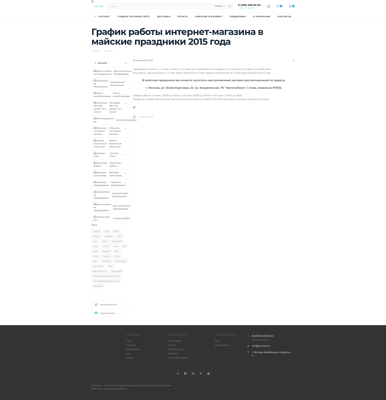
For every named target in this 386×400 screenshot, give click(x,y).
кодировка (117, 271)
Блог (128, 353)
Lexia (95, 246)
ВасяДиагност (100, 271)
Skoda (96, 256)
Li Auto (106, 246)
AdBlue (96, 231)
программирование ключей (106, 281)
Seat (117, 251)
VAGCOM (106, 261)
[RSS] (294, 60)
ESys (95, 241)
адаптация (98, 266)
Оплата (172, 345)
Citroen (96, 236)
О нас (129, 341)
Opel (95, 251)
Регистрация (221, 345)
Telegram (201, 373)
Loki (116, 246)
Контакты (131, 345)
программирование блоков (106, 276)
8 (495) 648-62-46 (249, 5)
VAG (95, 261)
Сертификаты (133, 349)
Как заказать (174, 341)
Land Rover (117, 241)
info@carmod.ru (261, 345)
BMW (116, 231)
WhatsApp (208, 373)
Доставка (173, 353)
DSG (119, 236)
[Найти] (229, 6)
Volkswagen (120, 261)
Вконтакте (177, 373)
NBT (124, 246)
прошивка (98, 286)
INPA (104, 241)
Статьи (129, 357)
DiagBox (108, 236)
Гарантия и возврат (178, 357)
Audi (107, 231)
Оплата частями (176, 349)
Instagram (193, 373)
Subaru (107, 256)
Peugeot (106, 251)
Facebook (185, 373)
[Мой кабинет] (268, 7)
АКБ (110, 266)
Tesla (117, 256)
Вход (217, 341)
